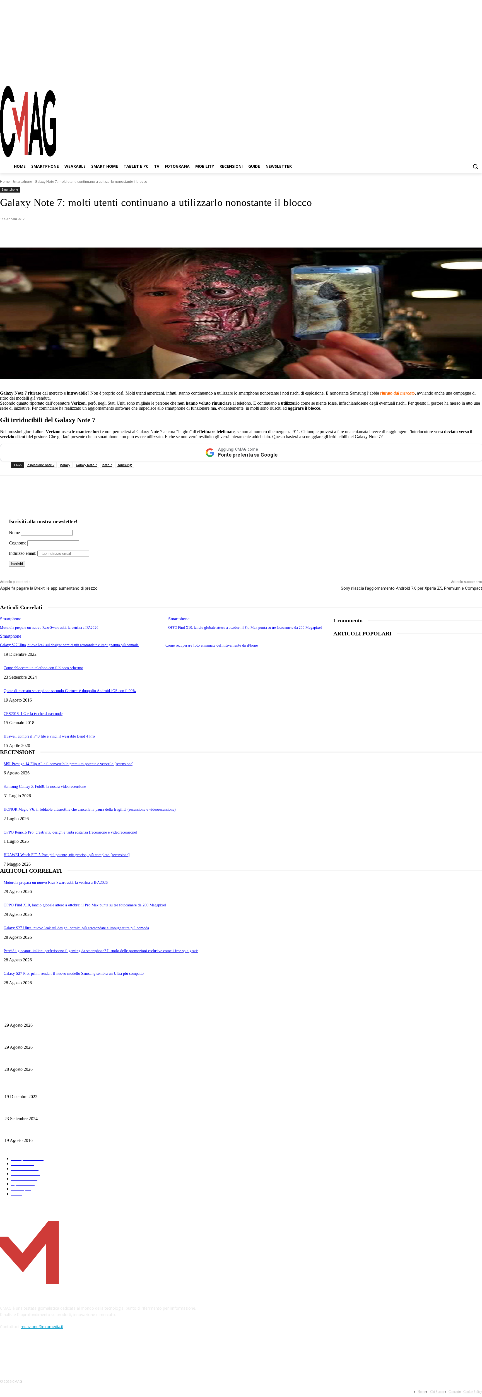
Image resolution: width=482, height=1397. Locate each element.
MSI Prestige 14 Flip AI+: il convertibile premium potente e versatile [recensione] (69, 764)
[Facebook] (448, 75)
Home (5, 181)
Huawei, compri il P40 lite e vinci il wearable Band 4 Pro (49, 736)
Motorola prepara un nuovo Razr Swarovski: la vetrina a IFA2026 (49, 627)
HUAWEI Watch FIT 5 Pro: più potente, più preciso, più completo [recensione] (67, 855)
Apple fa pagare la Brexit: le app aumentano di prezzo (49, 588)
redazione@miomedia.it (42, 1326)
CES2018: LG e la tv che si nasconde (33, 714)
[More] (157, 233)
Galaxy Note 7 (86, 465)
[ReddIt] (117, 233)
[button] (475, 166)
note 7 (107, 465)
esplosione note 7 (40, 465)
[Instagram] (458, 75)
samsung (124, 465)
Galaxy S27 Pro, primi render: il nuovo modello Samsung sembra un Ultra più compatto (74, 973)
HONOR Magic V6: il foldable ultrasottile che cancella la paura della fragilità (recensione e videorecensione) (90, 809)
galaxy (65, 465)
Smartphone (22, 181)
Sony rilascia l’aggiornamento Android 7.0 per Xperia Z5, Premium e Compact (411, 588)
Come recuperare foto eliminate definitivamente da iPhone (211, 645)
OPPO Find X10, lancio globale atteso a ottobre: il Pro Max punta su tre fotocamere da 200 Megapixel (245, 627)
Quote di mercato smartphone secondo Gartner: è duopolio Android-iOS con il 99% (70, 691)
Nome (14, 532)
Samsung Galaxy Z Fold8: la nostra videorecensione (45, 786)
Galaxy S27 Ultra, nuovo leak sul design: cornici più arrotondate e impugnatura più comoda (69, 645)
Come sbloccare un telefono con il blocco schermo (43, 668)
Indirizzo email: (23, 553)
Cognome (17, 543)
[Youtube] (478, 75)
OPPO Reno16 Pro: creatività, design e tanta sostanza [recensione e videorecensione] (70, 832)
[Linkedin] (97, 233)
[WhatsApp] (57, 233)
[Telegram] (468, 75)
